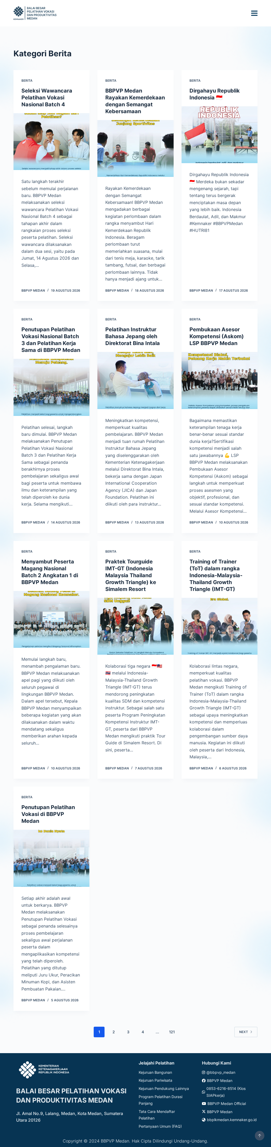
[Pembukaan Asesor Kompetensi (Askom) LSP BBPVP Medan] (220, 380)
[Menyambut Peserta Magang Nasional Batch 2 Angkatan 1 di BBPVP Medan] (51, 619)
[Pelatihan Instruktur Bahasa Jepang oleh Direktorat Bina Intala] (135, 380)
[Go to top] (259, 1135)
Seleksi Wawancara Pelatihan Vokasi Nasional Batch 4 (46, 98)
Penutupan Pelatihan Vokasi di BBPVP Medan (48, 814)
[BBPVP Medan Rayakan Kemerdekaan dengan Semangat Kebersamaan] (135, 148)
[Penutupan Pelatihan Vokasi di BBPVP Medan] (51, 858)
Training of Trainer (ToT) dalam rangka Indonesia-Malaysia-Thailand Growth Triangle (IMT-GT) (215, 575)
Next (243, 1032)
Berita (27, 80)
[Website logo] (35, 13)
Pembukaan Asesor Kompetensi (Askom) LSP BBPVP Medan (216, 336)
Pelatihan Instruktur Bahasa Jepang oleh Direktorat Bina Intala (132, 336)
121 (172, 1032)
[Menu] (254, 13)
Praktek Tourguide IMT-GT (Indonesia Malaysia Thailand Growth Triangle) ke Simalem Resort (130, 575)
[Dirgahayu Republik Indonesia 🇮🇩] (220, 134)
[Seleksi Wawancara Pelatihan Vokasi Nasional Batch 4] (51, 141)
